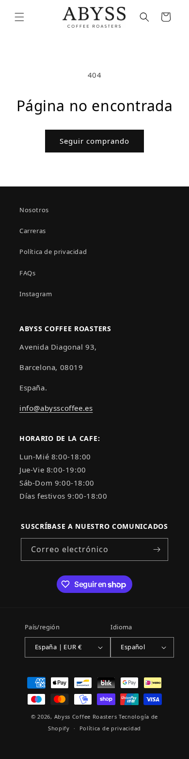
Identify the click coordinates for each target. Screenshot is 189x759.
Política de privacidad (53, 251)
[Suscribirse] (157, 549)
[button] (19, 17)
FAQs (27, 273)
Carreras (32, 230)
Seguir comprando (94, 141)
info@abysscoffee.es (56, 408)
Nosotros (34, 209)
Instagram (35, 293)
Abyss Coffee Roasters (85, 716)
